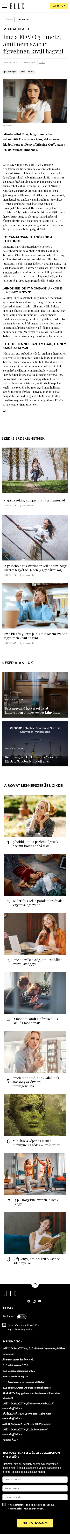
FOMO (31, 72)
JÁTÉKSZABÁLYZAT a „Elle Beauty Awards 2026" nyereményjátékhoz (28, 1406)
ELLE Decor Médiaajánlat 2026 (18, 1371)
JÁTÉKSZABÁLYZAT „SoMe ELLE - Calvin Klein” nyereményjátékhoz (27, 1416)
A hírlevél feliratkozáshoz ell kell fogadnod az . (31, 1507)
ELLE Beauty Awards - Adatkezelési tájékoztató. (26, 1388)
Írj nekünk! (8, 1307)
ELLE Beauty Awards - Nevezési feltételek (23, 1382)
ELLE (42, 62)
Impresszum (8, 1354)
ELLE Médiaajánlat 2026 (15, 1365)
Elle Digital (23, 19)
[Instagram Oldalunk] (34, 1301)
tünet (22, 72)
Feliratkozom (35, 1523)
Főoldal (9, 19)
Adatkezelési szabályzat (15, 1376)
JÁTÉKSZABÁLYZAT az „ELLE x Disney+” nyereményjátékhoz (33, 1348)
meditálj (16, 391)
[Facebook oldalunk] (28, 1301)
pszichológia (10, 72)
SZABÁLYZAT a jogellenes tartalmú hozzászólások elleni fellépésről (31, 1395)
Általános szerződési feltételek (18, 1359)
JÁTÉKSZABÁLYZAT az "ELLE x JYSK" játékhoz (26, 1424)
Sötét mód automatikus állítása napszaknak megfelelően (24, 1327)
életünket (33, 216)
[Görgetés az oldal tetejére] (35, 1284)
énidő (23, 396)
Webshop (59, 6)
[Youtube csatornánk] (39, 1301)
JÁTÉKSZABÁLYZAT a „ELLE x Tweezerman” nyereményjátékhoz (25, 1432)
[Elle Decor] (17, 6)
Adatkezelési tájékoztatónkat (25, 1508)
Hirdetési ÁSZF (10, 1440)
